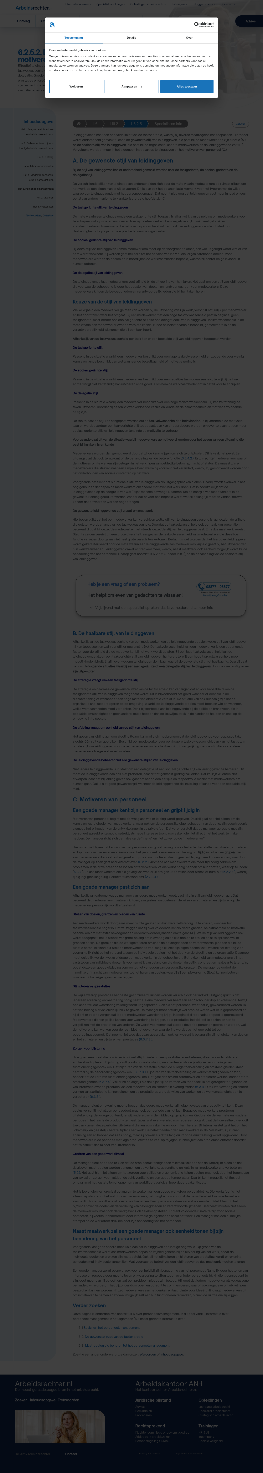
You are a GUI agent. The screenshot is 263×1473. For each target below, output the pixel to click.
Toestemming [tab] (73, 37)
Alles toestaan (187, 86)
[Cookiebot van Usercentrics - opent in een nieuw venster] (197, 25)
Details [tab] (131, 37)
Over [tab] (189, 37)
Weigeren (76, 86)
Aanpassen (129, 86)
